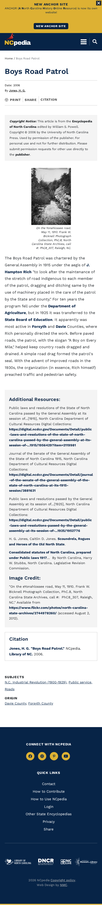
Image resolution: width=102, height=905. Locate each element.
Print (15, 100)
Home (9, 58)
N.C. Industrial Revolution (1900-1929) (36, 682)
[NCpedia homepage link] (18, 39)
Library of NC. (21, 654)
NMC (63, 885)
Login (48, 807)
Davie (61, 326)
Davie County (16, 703)
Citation (49, 99)
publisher (22, 154)
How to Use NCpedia (49, 799)
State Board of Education (28, 319)
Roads (9, 689)
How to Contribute (49, 791)
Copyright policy (63, 880)
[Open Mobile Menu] (84, 41)
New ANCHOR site (51, 26)
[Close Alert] (98, 3)
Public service (80, 682)
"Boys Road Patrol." (48, 648)
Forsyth (39, 326)
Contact (48, 784)
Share (31, 100)
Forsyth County (40, 703)
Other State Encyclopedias (49, 814)
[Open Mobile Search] (93, 41)
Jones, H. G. (17, 90)
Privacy (49, 821)
